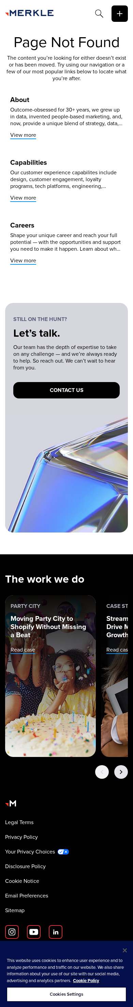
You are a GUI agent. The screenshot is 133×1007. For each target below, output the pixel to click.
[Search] (99, 14)
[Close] (124, 950)
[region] (66, 974)
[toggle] (120, 13)
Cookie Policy (86, 980)
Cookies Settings (66, 994)
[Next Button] (121, 772)
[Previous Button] (102, 772)
